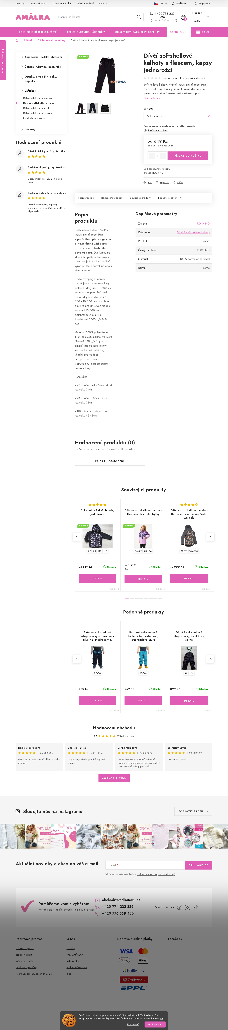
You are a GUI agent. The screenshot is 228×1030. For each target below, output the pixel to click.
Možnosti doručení (158, 130)
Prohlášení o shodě (77, 967)
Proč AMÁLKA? (39, 3)
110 (100, 551)
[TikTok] (195, 907)
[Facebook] (179, 907)
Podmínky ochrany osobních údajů (34, 973)
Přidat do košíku (187, 155)
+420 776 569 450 (118, 913)
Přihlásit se (198, 865)
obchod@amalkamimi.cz (121, 900)
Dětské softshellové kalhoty (40, 103)
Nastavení (133, 1024)
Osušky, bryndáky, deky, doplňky (41, 79)
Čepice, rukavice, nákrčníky (43, 67)
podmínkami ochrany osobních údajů (156, 874)
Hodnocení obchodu (114, 728)
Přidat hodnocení (109, 461)
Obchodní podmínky (26, 967)
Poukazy (30, 129)
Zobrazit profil (191, 811)
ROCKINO (158, 172)
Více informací (153, 98)
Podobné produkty (167, 197)
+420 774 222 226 (164, 15)
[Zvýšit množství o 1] (163, 156)
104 (192, 673)
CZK (161, 3)
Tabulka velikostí (85, 3)
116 (105, 551)
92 (89, 551)
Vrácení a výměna (25, 961)
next (210, 537)
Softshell (30, 91)
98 (94, 551)
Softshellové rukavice (34, 118)
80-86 (97, 673)
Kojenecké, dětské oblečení (43, 57)
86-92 (138, 551)
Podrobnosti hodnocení (192, 78)
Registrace (204, 3)
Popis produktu (86, 197)
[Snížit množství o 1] (152, 156)
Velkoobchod (73, 961)
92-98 (183, 551)
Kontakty (20, 3)
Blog (69, 973)
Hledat (139, 17)
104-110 (193, 551)
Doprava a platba (62, 3)
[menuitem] (39, 32)
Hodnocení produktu (112, 197)
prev (77, 537)
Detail (97, 578)
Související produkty (140, 197)
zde (161, 1018)
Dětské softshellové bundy (36, 108)
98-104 (148, 551)
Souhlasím (156, 1024)
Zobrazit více (114, 778)
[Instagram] (187, 907)
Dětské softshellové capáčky (37, 98)
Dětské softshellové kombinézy (39, 113)
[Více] (202, 32)
